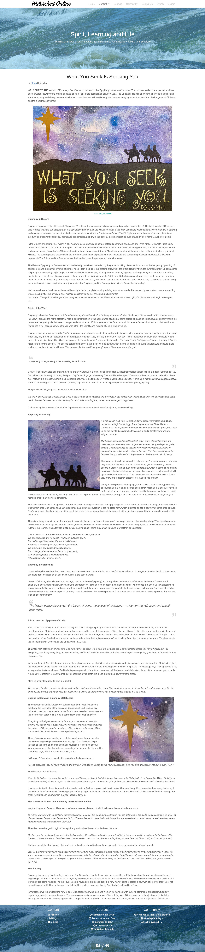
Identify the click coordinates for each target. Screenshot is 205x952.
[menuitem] (92, 4)
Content (103, 3)
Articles (54, 915)
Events (160, 3)
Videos (54, 922)
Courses (118, 3)
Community (132, 3)
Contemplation (104, 925)
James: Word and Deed (104, 918)
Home (92, 3)
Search (171, 3)
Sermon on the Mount (103, 915)
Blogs (54, 918)
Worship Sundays (153, 918)
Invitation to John (103, 922)
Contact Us (147, 3)
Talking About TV (153, 922)
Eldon (34, 83)
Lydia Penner (106, 214)
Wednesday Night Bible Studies (153, 915)
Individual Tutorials (104, 929)
